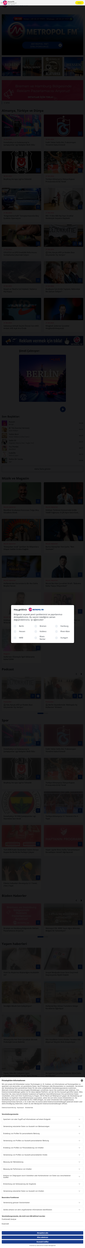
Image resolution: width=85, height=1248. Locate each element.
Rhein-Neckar (42, 637)
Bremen (43, 626)
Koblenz (43, 631)
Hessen (22, 631)
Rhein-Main (65, 631)
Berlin (21, 626)
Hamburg (64, 626)
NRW (21, 637)
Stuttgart (64, 637)
